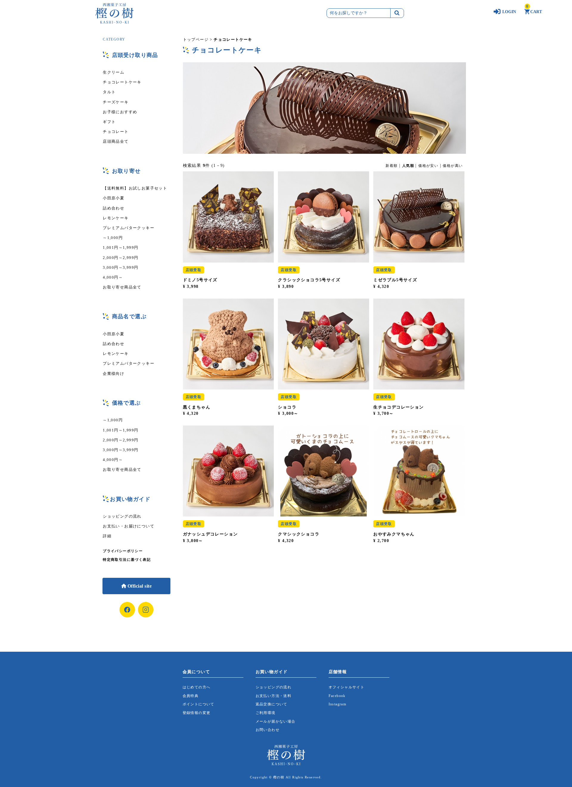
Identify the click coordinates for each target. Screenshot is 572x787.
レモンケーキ (115, 218)
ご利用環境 (266, 713)
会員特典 (191, 696)
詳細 (107, 536)
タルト (109, 92)
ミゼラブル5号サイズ (395, 280)
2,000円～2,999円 (120, 257)
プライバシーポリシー (123, 551)
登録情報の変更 (197, 713)
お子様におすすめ (120, 112)
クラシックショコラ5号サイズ (309, 280)
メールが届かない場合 (276, 721)
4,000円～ (113, 277)
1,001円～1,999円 (120, 247)
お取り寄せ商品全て (122, 287)
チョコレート (115, 131)
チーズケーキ (115, 102)
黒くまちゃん (196, 407)
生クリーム (113, 72)
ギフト (109, 121)
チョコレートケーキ (122, 82)
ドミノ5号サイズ (200, 280)
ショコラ (287, 407)
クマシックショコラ (298, 534)
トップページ (196, 39)
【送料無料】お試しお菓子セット (135, 188)
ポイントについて (198, 704)
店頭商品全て (115, 141)
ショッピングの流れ (122, 516)
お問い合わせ (267, 730)
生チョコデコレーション (398, 407)
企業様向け (113, 373)
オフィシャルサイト (347, 687)
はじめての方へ (197, 687)
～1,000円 (113, 237)
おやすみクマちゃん (394, 534)
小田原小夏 (113, 198)
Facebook (337, 696)
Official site (139, 586)
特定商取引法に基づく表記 (127, 560)
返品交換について (271, 704)
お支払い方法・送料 (274, 696)
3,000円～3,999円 (120, 267)
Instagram (337, 704)
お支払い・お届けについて (128, 526)
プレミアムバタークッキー (128, 228)
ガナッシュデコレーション (210, 534)
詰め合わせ (113, 208)
